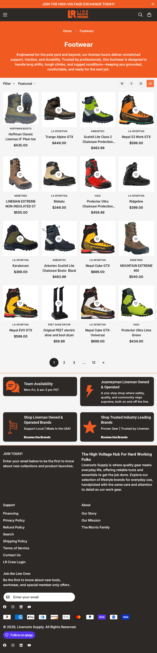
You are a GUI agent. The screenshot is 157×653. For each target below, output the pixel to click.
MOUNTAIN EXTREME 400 (136, 268)
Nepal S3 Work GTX (136, 137)
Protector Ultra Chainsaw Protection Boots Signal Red (98, 204)
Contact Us (12, 555)
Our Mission (91, 520)
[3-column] (141, 83)
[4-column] (150, 83)
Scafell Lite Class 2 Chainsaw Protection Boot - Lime (98, 139)
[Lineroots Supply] (78, 14)
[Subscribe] (70, 597)
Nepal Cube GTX (98, 266)
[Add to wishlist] (20, 108)
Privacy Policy (14, 520)
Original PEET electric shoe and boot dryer (59, 332)
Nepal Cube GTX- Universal (97, 332)
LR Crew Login (14, 562)
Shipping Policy (15, 541)
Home (67, 31)
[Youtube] (29, 606)
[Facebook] (4, 606)
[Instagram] (13, 606)
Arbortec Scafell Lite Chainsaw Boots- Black (59, 268)
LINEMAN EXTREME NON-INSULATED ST (21, 203)
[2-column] (131, 83)
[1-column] (122, 83)
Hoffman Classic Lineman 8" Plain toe (21, 136)
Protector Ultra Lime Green (136, 332)
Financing (10, 513)
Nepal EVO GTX (20, 330)
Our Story (89, 513)
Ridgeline (136, 201)
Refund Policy (14, 527)
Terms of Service (16, 548)
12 (93, 362)
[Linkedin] (21, 606)
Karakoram (20, 266)
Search (8, 534)
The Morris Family (96, 527)
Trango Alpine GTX (59, 137)
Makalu (59, 201)
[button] (149, 14)
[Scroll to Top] (149, 630)
